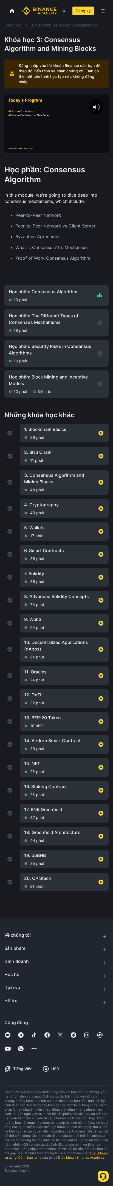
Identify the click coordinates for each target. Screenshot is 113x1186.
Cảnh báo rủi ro (29, 1157)
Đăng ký (83, 10)
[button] (103, 11)
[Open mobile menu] (103, 11)
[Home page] (39, 11)
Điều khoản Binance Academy (81, 1157)
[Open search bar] (62, 11)
